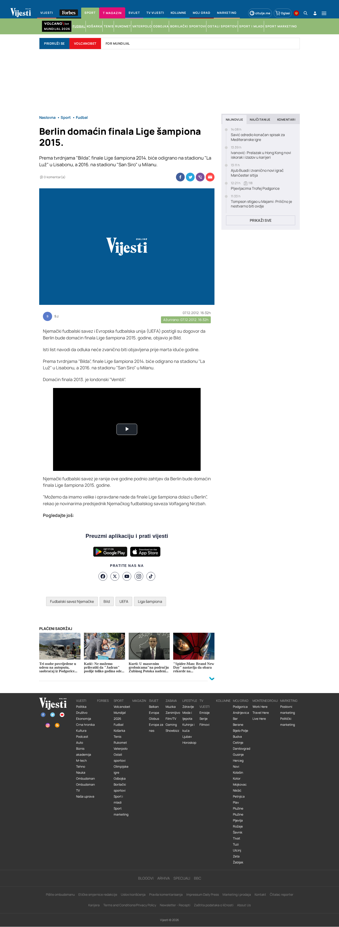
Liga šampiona (150, 601)
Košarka (119, 731)
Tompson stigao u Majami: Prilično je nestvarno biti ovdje (261, 204)
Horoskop (189, 742)
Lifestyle (189, 701)
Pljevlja (238, 820)
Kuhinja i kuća (188, 728)
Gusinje (238, 754)
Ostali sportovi (119, 757)
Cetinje (238, 742)
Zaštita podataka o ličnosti (213, 905)
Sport (119, 701)
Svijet (153, 701)
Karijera (94, 905)
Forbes (103, 701)
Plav (236, 802)
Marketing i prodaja (237, 894)
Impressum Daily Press (202, 894)
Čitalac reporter (281, 894)
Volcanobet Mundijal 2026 (122, 713)
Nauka (80, 772)
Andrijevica (241, 713)
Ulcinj (237, 850)
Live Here (259, 719)
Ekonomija (83, 719)
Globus (154, 719)
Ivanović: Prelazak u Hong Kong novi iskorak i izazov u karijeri (261, 155)
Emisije (204, 713)
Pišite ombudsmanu (60, 894)
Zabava (171, 701)
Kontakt (260, 894)
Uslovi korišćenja (133, 894)
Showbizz (172, 731)
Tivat (236, 838)
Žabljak (238, 862)
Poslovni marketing (287, 710)
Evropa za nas (156, 728)
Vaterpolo (121, 748)
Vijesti (81, 701)
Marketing (288, 701)
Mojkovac (240, 784)
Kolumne (223, 701)
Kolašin (238, 772)
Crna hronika (85, 725)
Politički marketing (287, 722)
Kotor (237, 778)
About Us (244, 905)
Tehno (80, 766)
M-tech (81, 760)
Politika (81, 707)
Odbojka (120, 778)
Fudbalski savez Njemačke (72, 601)
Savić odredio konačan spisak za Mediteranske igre (258, 137)
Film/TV (171, 719)
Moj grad (240, 701)
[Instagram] (138, 576)
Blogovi (146, 878)
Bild (107, 601)
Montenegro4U (265, 701)
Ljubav (187, 737)
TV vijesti (204, 704)
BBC (197, 878)
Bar (235, 719)
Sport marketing (121, 811)
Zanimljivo (173, 713)
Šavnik (237, 832)
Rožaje (238, 826)
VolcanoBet (85, 43)
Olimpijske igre (121, 769)
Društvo (81, 713)
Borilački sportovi (120, 787)
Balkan (154, 707)
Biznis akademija (83, 751)
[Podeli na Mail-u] (210, 177)
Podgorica (240, 707)
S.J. (56, 316)
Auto (79, 742)
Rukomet (120, 742)
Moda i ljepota (187, 716)
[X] (114, 576)
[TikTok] (150, 576)
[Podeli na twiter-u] (190, 177)
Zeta (236, 856)
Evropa (154, 713)
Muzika (171, 707)
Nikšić (237, 790)
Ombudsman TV (85, 787)
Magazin (139, 701)
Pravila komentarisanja (166, 894)
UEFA (123, 601)
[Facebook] (102, 576)
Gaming (171, 725)
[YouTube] (126, 576)
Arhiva (163, 878)
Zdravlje (188, 707)
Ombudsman (85, 778)
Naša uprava (85, 796)
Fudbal (118, 725)
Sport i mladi (118, 799)
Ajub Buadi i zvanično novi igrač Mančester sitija (257, 173)
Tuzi (236, 844)
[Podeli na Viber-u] (200, 177)
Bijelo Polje (240, 731)
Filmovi (204, 725)
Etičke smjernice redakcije (97, 894)
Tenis (117, 737)
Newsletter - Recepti (175, 905)
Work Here (260, 707)
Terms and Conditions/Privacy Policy (129, 905)
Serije (203, 719)
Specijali (181, 878)
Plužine (238, 808)
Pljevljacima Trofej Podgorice (255, 188)
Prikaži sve (260, 220)
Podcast (82, 737)
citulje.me (262, 13)
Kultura (81, 731)
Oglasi (285, 13)
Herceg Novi (238, 763)
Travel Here (261, 713)
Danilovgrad (241, 748)
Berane (238, 725)
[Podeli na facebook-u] (180, 177)
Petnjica (239, 796)
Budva (237, 737)
